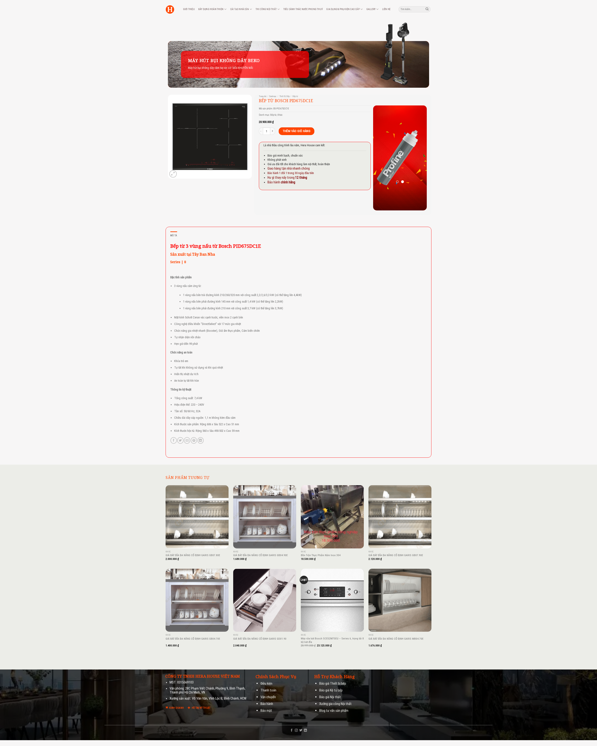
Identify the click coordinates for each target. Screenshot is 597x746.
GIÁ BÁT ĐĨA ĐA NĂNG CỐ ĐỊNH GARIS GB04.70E (193, 638)
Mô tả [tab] (173, 235)
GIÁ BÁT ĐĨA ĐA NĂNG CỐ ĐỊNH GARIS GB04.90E (260, 555)
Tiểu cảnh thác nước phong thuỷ (303, 9)
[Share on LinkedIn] (201, 440)
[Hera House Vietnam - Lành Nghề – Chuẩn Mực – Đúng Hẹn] (170, 9)
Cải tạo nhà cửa (239, 9)
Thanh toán (268, 690)
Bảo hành (266, 704)
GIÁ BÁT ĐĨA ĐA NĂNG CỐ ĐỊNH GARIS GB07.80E (193, 555)
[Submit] (427, 9)
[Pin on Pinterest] (194, 440)
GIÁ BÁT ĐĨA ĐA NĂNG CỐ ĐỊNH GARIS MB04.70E (395, 638)
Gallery (370, 9)
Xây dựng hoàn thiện (210, 9)
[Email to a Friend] (187, 440)
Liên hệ (386, 9)
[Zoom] (173, 174)
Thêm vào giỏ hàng (297, 131)
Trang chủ (262, 96)
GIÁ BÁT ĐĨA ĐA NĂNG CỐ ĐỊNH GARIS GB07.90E (395, 555)
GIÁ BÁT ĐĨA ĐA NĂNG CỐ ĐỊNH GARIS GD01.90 (259, 638)
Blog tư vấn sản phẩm (333, 711)
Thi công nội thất (266, 9)
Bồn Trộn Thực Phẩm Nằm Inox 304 (320, 555)
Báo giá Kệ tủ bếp (331, 690)
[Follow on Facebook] (291, 730)
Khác (280, 114)
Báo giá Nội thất (330, 697)
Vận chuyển (268, 697)
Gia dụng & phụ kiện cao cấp (343, 9)
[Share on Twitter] (180, 440)
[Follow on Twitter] (300, 730)
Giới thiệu (189, 9)
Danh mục (272, 96)
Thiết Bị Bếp (284, 96)
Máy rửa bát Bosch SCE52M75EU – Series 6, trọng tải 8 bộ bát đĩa (332, 640)
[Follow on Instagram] (296, 730)
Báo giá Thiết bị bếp (332, 684)
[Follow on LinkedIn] (305, 730)
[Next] (420, 158)
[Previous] (380, 158)
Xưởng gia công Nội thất (335, 704)
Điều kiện (266, 684)
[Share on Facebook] (173, 440)
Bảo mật (266, 711)
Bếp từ (295, 96)
